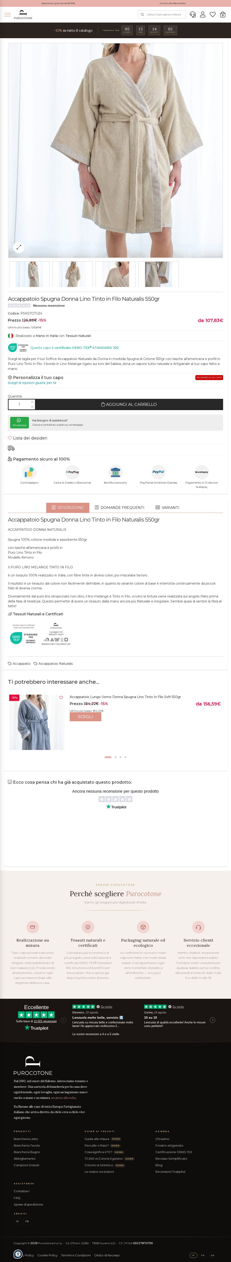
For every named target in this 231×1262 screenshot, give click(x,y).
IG (17, 1221)
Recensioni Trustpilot (170, 1171)
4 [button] (125, 757)
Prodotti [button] (22, 1131)
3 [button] (120, 757)
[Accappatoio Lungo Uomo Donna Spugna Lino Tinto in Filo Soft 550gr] (37, 722)
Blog (158, 1165)
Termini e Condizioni (76, 1255)
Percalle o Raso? (102, 1145)
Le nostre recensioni (99, 1171)
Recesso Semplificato (171, 1158)
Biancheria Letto (26, 1139)
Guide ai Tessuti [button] (100, 1131)
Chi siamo (162, 1139)
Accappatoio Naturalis (55, 664)
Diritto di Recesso (107, 1255)
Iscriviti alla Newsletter (173, 3)
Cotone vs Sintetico (104, 1165)
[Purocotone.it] (23, 14)
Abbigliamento (25, 1158)
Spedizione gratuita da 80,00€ (58, 3)
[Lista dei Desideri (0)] (213, 14)
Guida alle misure (102, 1139)
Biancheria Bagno (27, 1152)
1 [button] (108, 757)
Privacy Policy (24, 1255)
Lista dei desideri (29, 438)
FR (203, 1255)
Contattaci (21, 1191)
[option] (115, 723)
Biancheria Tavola (27, 1145)
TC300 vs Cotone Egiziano (109, 1158)
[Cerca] (142, 14)
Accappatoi (21, 664)
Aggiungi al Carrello (131, 404)
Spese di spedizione (28, 1204)
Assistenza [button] (24, 1183)
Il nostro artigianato (169, 1145)
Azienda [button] (162, 1131)
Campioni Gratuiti (26, 1165)
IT (193, 1255)
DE (213, 1255)
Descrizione (70, 507)
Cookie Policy (47, 1255)
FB (27, 1221)
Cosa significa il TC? (104, 1152)
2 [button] (115, 757)
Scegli (85, 716)
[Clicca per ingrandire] (18, 247)
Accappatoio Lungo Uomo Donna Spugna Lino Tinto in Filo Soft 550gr (125, 697)
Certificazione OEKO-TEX (173, 1152)
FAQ (17, 1198)
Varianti (170, 507)
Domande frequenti (122, 507)
